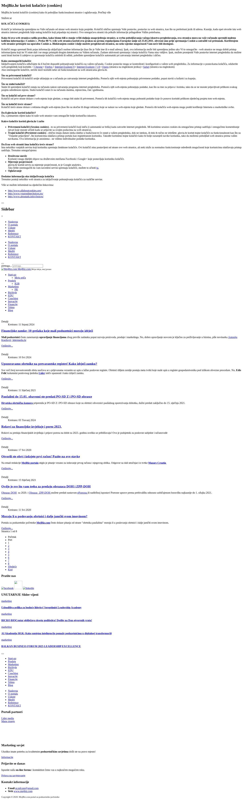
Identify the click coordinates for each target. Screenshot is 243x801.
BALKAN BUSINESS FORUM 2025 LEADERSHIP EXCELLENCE (41, 646)
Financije (13, 304)
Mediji (11, 230)
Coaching (13, 298)
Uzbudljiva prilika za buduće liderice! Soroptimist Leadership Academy (41, 607)
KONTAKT (14, 236)
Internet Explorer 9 (65, 66)
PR (16, 289)
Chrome (38, 66)
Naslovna (13, 221)
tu (97, 167)
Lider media (7, 718)
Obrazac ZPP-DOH (40, 492)
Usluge (11, 227)
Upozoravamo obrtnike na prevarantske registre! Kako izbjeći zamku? (49, 363)
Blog (10, 310)
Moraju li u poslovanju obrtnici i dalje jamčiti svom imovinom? (44, 516)
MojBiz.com (43, 522)
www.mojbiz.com (23, 791)
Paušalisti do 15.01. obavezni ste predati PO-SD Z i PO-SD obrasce (46, 396)
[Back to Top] (2, 653)
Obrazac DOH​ (9, 492)
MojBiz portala (30, 462)
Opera (105, 66)
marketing (6, 601)
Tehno (11, 307)
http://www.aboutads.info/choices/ (25, 196)
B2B (17, 283)
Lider (42, 373)
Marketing (13, 286)
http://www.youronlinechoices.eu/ (25, 193)
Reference (13, 233)
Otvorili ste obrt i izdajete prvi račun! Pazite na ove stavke (40, 456)
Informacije (7, 757)
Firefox (49, 66)
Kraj (10, 569)
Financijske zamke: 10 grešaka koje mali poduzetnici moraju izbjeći (47, 330)
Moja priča (20, 277)
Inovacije (13, 301)
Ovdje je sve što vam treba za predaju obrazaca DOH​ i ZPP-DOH (46, 486)
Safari (146, 66)
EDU (11, 295)
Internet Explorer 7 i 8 (88, 66)
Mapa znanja (8, 721)
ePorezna (82, 492)
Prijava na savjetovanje (13, 775)
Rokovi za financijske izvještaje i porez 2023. (31, 426)
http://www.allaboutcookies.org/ (24, 190)
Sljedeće (12, 566)
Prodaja (12, 280)
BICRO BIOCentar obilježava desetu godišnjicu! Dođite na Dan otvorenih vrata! (46, 620)
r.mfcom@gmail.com (28, 788)
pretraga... (6, 265)
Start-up (12, 274)
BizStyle (12, 292)
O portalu (13, 224)
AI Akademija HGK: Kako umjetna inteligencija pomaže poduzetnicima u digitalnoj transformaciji (56, 633)
